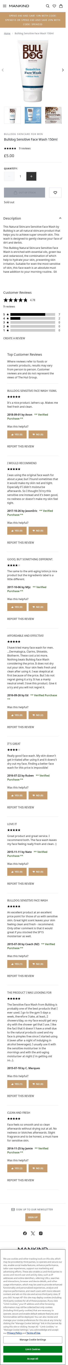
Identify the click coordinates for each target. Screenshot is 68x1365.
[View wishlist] (54, 6)
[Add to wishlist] (55, 193)
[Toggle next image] (63, 70)
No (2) (39, 715)
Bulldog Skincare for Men (23, 134)
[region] (33, 1307)
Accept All (32, 1358)
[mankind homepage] (19, 6)
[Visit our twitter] (33, 1233)
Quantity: (11, 168)
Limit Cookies (32, 1349)
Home (7, 33)
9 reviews (25, 148)
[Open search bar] (48, 6)
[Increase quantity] (31, 176)
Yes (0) (18, 434)
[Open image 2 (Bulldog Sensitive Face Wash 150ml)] (33, 115)
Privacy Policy (14, 1333)
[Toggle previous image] (2, 70)
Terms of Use (33, 1333)
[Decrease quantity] (9, 176)
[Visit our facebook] (25, 1233)
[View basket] (61, 6)
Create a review (14, 338)
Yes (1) (18, 963)
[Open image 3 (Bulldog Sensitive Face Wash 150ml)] (53, 115)
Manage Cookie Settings (33, 1339)
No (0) (39, 434)
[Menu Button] (3, 6)
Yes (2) (18, 1168)
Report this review (20, 446)
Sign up (33, 1217)
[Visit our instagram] (41, 1233)
